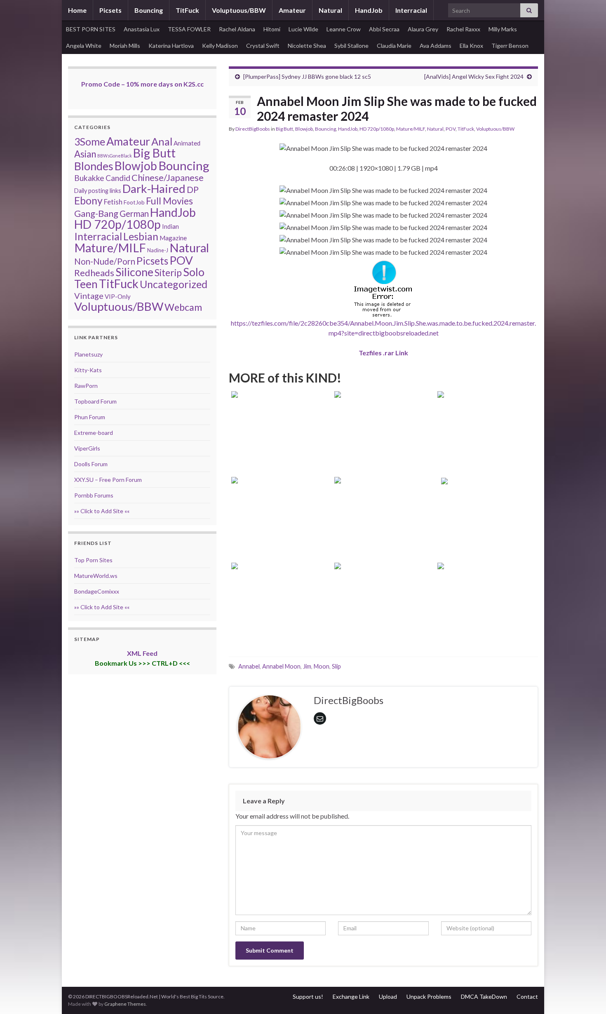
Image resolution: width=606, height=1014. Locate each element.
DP (193, 189)
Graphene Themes (125, 1004)
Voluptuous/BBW (239, 10)
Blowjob (304, 129)
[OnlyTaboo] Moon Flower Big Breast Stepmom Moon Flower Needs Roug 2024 (487, 446)
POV (451, 129)
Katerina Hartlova (171, 45)
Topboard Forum (95, 401)
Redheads (94, 272)
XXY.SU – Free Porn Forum (108, 479)
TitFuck (187, 10)
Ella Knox (471, 45)
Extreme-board (93, 432)
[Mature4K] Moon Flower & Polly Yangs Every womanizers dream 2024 (280, 531)
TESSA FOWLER (189, 29)
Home (77, 10)
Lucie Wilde (303, 29)
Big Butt (284, 129)
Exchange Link (351, 996)
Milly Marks (503, 29)
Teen (86, 284)
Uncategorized (173, 284)
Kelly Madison (220, 45)
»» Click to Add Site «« (101, 510)
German (134, 213)
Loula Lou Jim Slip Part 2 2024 (486, 543)
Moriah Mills (125, 45)
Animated (187, 143)
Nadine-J (157, 250)
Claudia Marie (394, 45)
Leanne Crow (343, 29)
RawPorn (86, 385)
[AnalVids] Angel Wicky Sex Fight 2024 (474, 76)
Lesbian (140, 236)
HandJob (369, 10)
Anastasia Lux (142, 29)
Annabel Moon (281, 666)
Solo (193, 272)
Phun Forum (89, 416)
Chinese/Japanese (168, 177)
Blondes (93, 166)
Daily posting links (97, 190)
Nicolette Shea (307, 45)
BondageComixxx (96, 591)
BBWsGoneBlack (114, 155)
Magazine (173, 238)
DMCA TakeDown (484, 996)
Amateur (292, 10)
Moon (321, 666)
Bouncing (148, 10)
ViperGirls (87, 448)
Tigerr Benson (509, 45)
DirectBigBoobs (252, 129)
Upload (388, 996)
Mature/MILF (410, 129)
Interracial (411, 10)
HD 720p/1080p (376, 129)
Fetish (113, 201)
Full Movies (169, 201)
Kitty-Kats (88, 369)
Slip (336, 666)
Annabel (249, 666)
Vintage (88, 295)
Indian (170, 226)
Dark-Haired (154, 188)
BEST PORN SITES (90, 29)
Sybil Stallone (351, 45)
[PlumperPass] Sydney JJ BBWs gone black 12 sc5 (307, 76)
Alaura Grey (423, 29)
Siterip (168, 272)
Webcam (183, 307)
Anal (161, 141)
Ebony (88, 201)
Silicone (134, 272)
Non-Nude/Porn (104, 261)
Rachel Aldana (237, 29)
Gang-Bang (96, 213)
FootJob (134, 202)
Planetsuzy (88, 354)
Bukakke (89, 178)
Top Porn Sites (93, 559)
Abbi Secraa (384, 29)
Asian (85, 154)
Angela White (83, 45)
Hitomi (271, 29)
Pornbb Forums (93, 495)
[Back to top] (587, 995)
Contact (527, 996)
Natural (330, 10)
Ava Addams (435, 45)
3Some (89, 141)
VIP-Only (118, 296)
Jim (307, 666)
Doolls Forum (91, 463)
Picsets (110, 10)
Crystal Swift (263, 45)
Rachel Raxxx (463, 29)
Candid (118, 178)
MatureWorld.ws (95, 575)
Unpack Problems (428, 996)
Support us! (308, 996)
